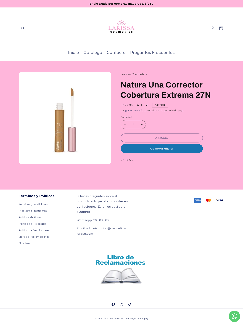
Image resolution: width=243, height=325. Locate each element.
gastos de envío (134, 111)
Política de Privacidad (33, 224)
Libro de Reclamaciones (34, 237)
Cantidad (126, 117)
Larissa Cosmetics (114, 319)
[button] (23, 28)
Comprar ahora (161, 148)
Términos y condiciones (33, 204)
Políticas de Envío (30, 217)
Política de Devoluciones (34, 230)
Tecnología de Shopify (136, 319)
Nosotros (24, 243)
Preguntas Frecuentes (33, 211)
